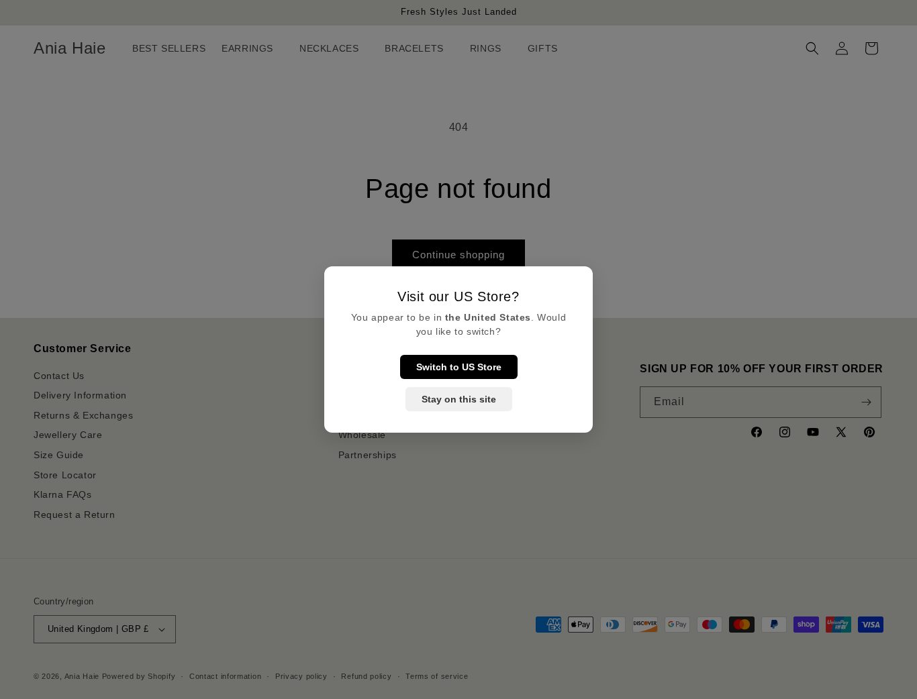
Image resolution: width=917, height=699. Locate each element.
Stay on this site (459, 399)
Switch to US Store (458, 367)
